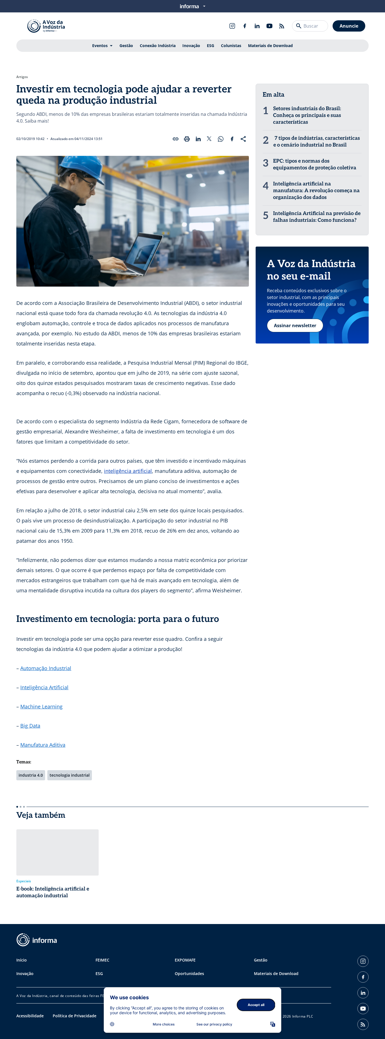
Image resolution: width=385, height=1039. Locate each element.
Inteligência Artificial (44, 687)
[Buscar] (298, 26)
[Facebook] (244, 26)
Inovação (191, 45)
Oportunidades (189, 973)
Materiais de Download (270, 45)
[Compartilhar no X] (209, 139)
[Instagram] (232, 26)
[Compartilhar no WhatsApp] (220, 139)
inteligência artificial (128, 471)
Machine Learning (41, 706)
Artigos (22, 77)
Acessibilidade (30, 1015)
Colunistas (231, 45)
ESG (210, 45)
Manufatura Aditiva (42, 744)
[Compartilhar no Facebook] (232, 139)
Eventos (100, 45)
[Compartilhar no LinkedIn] (198, 139)
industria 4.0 (31, 775)
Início (21, 960)
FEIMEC (102, 960)
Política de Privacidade (74, 1015)
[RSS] (281, 26)
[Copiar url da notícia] (175, 139)
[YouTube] (269, 26)
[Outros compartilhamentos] (243, 139)
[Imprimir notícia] (187, 139)
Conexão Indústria (158, 45)
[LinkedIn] (257, 26)
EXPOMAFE (185, 960)
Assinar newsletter (295, 325)
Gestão (126, 45)
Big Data (30, 725)
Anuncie (349, 26)
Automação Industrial (45, 668)
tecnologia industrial (70, 775)
